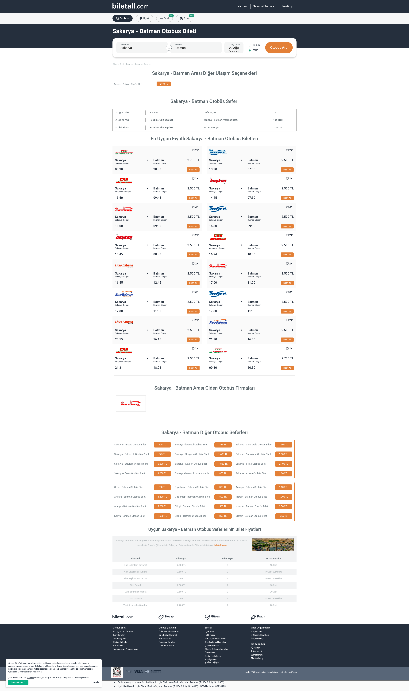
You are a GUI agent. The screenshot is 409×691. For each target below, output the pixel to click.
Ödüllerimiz (210, 652)
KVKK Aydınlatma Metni (215, 638)
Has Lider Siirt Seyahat (161, 120)
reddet (36, 669)
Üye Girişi (287, 6)
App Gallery (258, 638)
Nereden (125, 44)
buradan (30, 677)
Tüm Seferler (119, 635)
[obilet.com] (130, 8)
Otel (168, 17)
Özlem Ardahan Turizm (169, 631)
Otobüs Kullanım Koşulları (216, 649)
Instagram (257, 655)
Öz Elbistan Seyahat (168, 635)
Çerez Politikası (212, 645)
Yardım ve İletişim (213, 656)
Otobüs (124, 18)
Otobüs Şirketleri (120, 642)
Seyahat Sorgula (263, 6)
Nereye (178, 44)
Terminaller (118, 645)
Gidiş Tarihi (234, 44)
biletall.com (220, 545)
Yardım (242, 6)
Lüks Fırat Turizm (166, 645)
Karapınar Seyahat (167, 642)
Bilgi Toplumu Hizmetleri (215, 642)
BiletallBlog (258, 658)
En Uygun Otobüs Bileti (123, 631)
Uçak (145, 18)
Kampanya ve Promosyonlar (125, 649)
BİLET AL (193, 170)
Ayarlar (96, 682)
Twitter (256, 648)
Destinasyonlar (120, 638)
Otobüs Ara (279, 48)
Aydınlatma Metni (15, 672)
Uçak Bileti (209, 631)
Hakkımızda (210, 635)
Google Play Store (261, 635)
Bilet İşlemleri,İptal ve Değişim (212, 661)
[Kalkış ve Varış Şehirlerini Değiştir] (169, 48)
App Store (257, 631)
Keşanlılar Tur (165, 638)
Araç (188, 17)
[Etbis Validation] (117, 672)
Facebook (257, 651)
